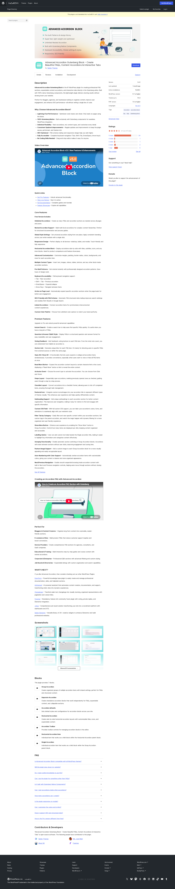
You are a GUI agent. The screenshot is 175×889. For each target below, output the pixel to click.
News (9, 865)
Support (137, 75)
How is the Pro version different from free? (49, 819)
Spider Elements (40, 613)
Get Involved (108, 862)
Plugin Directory (12, 9)
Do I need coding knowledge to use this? (48, 773)
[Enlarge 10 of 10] (101, 670)
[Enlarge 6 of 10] (101, 642)
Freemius (76, 843)
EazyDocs (38, 578)
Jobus (37, 606)
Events (107, 865)
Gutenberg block (135, 113)
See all (138, 151)
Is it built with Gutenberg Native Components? (50, 784)
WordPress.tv (77, 871)
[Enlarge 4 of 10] (54, 642)
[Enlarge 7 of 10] (54, 656)
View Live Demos (43, 200)
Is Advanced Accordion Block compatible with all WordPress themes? (58, 761)
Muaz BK (41, 843)
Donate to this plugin (116, 185)
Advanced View (114, 119)
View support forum (115, 167)
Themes (42, 865)
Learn (74, 862)
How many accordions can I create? (47, 796)
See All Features (40, 472)
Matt (139, 865)
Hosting (9, 868)
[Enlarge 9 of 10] (101, 656)
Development (71, 75)
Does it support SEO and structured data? (49, 813)
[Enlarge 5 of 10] (77, 642)
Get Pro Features (43, 197)
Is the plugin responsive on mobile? (46, 801)
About (9, 862)
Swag (107, 871)
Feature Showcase (43, 205)
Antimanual (38, 585)
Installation (59, 75)
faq (124, 113)
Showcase (43, 862)
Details (39, 75)
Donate (108, 868)
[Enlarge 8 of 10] (77, 656)
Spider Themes (52, 68)
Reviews (48, 75)
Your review (112, 151)
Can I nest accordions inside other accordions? (50, 790)
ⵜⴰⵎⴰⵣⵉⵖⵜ (28, 879)
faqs (128, 113)
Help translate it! (103, 14)
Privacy (9, 871)
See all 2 (137, 105)
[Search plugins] (26, 20)
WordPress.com (142, 862)
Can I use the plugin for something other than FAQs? (52, 778)
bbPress (140, 868)
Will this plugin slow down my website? (48, 767)
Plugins (42, 868)
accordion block (135, 110)
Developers (75, 868)
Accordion (126, 110)
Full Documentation (43, 203)
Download (136, 65)
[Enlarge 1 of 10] (54, 628)
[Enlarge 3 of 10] (101, 628)
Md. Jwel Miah (78, 839)
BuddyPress (141, 871)
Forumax (37, 599)
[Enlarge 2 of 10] (77, 628)
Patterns (42, 871)
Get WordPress (166, 3)
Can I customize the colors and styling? (48, 807)
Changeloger (39, 592)
